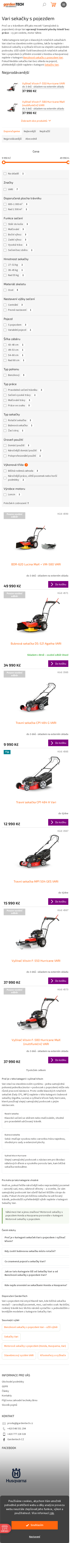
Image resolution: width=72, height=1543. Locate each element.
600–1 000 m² (17, 204)
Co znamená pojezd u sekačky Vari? (25, 1250)
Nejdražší (45, 131)
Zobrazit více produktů (34, 120)
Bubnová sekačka (20, 425)
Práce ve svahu (19, 405)
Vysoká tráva (17, 245)
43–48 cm (15, 345)
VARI (13, 189)
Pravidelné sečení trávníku (25, 390)
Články (5, 1400)
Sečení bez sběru (20, 250)
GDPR (5, 1396)
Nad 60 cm (16, 360)
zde (51, 1513)
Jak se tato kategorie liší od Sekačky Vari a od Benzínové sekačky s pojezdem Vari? (31, 1262)
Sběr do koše (18, 224)
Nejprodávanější (13, 139)
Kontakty (7, 1405)
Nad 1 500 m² (17, 209)
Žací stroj (15, 430)
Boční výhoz (17, 234)
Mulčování (16, 229)
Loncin (14, 494)
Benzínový (16, 375)
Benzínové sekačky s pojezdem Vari (43, 57)
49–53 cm (15, 350)
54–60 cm (15, 355)
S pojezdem (17, 325)
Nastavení (34, 1537)
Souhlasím (37, 1525)
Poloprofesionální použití (24, 456)
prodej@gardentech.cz (20, 1432)
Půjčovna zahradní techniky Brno (19, 1409)
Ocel (13, 290)
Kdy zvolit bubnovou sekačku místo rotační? (30, 1240)
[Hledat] (44, 4)
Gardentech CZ (15, 1448)
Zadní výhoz (17, 240)
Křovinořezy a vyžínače (17, 1364)
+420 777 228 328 (16, 1443)
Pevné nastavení (19, 310)
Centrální (15, 305)
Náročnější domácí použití (24, 450)
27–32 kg (15, 265)
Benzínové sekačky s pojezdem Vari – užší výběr (31, 1323)
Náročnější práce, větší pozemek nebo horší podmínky (32, 478)
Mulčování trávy (19, 400)
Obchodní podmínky (13, 1391)
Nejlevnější (30, 131)
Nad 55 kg (16, 275)
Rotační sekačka (19, 420)
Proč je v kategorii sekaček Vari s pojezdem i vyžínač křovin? (30, 1228)
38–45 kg (15, 270)
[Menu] (63, 4)
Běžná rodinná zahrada (23, 471)
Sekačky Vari (52, 65)
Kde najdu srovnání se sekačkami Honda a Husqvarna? (29, 1276)
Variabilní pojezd (19, 330)
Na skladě (16, 174)
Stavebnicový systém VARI (19, 1355)
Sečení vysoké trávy (21, 395)
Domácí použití (18, 445)
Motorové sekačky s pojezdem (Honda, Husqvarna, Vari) (32, 1344)
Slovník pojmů (9, 1414)
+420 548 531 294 (16, 1438)
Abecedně (31, 139)
